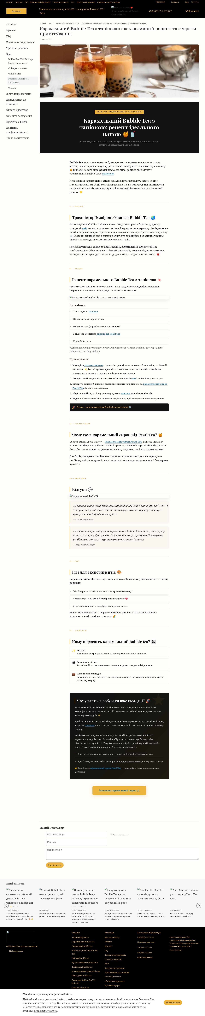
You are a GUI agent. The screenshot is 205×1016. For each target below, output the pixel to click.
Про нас (19, 2)
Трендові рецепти (60, 2)
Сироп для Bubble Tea (82, 946)
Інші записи (15, 883)
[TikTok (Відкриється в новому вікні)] (138, 2)
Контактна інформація (40, 2)
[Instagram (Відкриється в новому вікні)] (134, 2)
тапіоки (93, 311)
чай (84, 228)
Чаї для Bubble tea (80, 958)
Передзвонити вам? (146, 942)
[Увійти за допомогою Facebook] (132, 835)
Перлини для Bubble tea (83, 942)
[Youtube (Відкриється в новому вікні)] (141, 2)
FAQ (26, 2)
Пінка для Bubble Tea (81, 975)
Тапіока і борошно (80, 937)
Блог (73, 2)
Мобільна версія (16, 951)
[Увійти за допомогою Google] (136, 835)
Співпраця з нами (17, 68)
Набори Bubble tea (80, 988)
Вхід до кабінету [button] (112, 937)
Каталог (9, 2)
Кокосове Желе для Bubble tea (86, 971)
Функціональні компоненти (85, 962)
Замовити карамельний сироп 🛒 (119, 790)
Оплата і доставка (17, 110)
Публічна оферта (16, 122)
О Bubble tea (14, 73)
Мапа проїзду (175, 950)
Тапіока (12, 87)
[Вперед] (198, 905)
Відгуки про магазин (86, 2)
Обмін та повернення (19, 116)
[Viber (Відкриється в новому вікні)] (148, 2)
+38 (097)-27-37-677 (160, 11)
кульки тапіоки (93, 365)
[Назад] (6, 905)
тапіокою (108, 173)
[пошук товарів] (31, 11)
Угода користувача (17, 138)
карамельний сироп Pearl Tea (123, 441)
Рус (197, 2)
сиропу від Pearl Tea (108, 333)
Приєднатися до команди (108, 2)
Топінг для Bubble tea (82, 967)
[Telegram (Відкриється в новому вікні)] (145, 2)
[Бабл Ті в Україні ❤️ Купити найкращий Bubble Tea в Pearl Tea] (20, 936)
